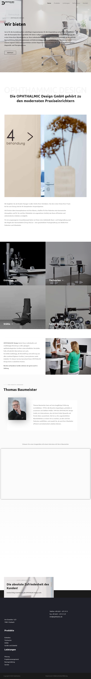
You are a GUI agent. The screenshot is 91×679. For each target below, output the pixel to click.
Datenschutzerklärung (61, 676)
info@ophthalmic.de (56, 625)
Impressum (49, 676)
